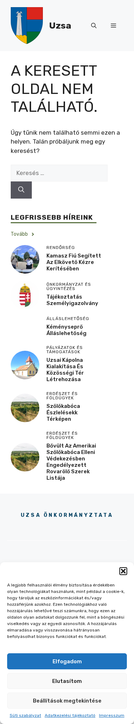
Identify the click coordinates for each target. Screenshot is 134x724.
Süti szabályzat (25, 715)
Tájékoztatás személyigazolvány (72, 300)
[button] (123, 571)
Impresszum (111, 715)
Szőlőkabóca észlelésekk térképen (63, 412)
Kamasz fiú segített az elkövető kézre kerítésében (73, 262)
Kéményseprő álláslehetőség (66, 330)
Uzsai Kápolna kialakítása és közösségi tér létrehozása (65, 370)
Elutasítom (67, 681)
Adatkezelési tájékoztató (70, 715)
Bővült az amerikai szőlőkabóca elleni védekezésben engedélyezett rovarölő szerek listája (71, 462)
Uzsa (60, 25)
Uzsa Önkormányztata (67, 515)
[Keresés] (21, 190)
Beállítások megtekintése (67, 701)
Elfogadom (67, 661)
